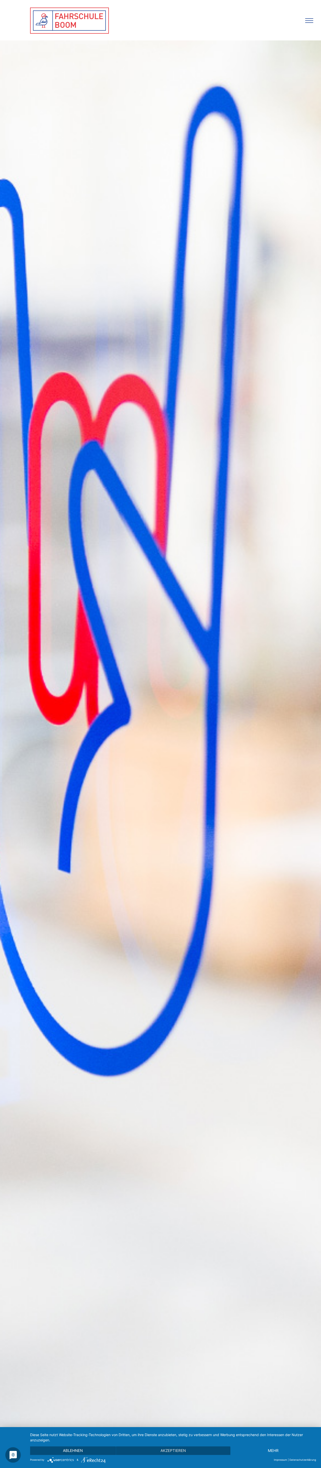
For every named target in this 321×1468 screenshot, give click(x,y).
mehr (273, 1450)
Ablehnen (73, 1450)
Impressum (280, 1459)
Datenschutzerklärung (302, 1459)
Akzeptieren (173, 1450)
